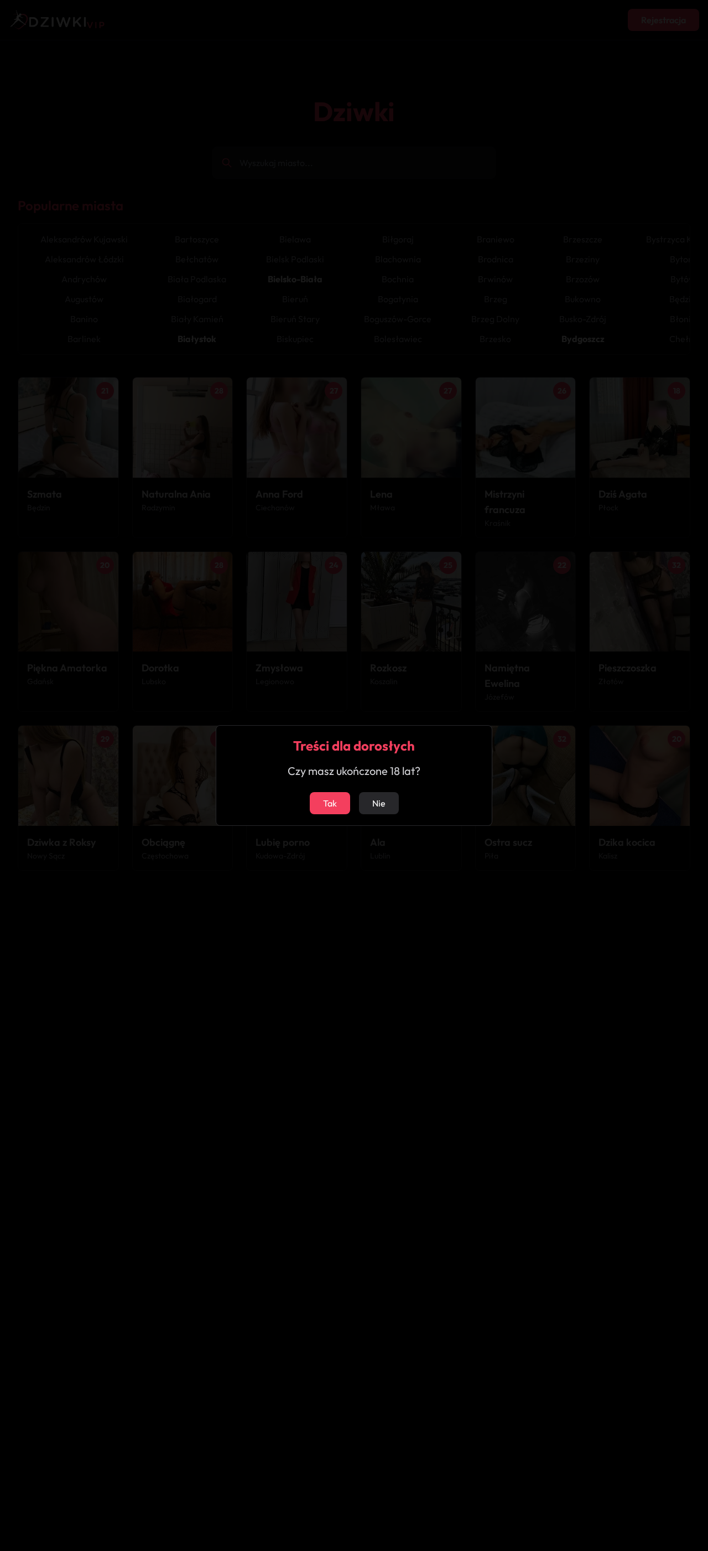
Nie (379, 803)
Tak (330, 803)
